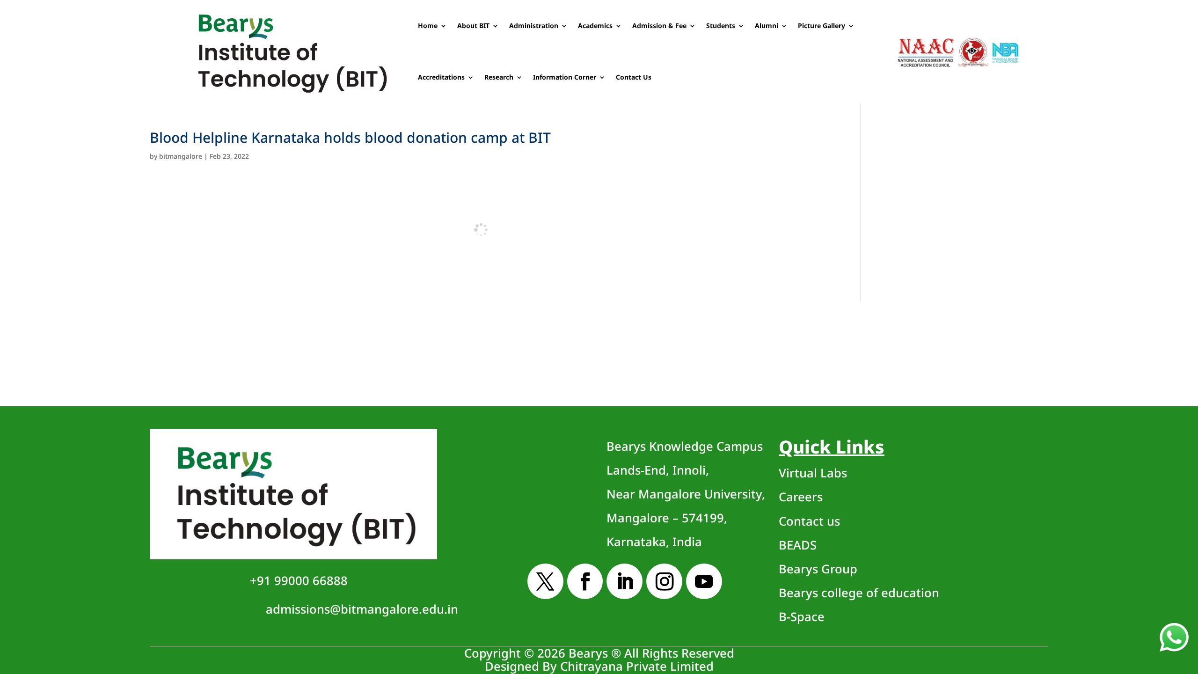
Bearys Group (818, 569)
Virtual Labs (813, 473)
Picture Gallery (821, 25)
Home (428, 25)
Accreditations (441, 77)
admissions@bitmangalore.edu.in (362, 609)
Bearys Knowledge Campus (685, 494)
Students (720, 25)
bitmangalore (180, 156)
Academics (595, 25)
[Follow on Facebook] (585, 582)
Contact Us (633, 77)
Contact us (809, 521)
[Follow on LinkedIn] (624, 582)
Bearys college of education (859, 593)
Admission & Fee (659, 25)
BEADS (798, 545)
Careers (801, 497)
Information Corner (564, 77)
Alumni (766, 25)
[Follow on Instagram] (664, 582)
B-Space (802, 616)
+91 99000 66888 (299, 580)
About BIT (473, 25)
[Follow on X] (545, 582)
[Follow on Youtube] (704, 582)
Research (498, 77)
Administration (533, 25)
